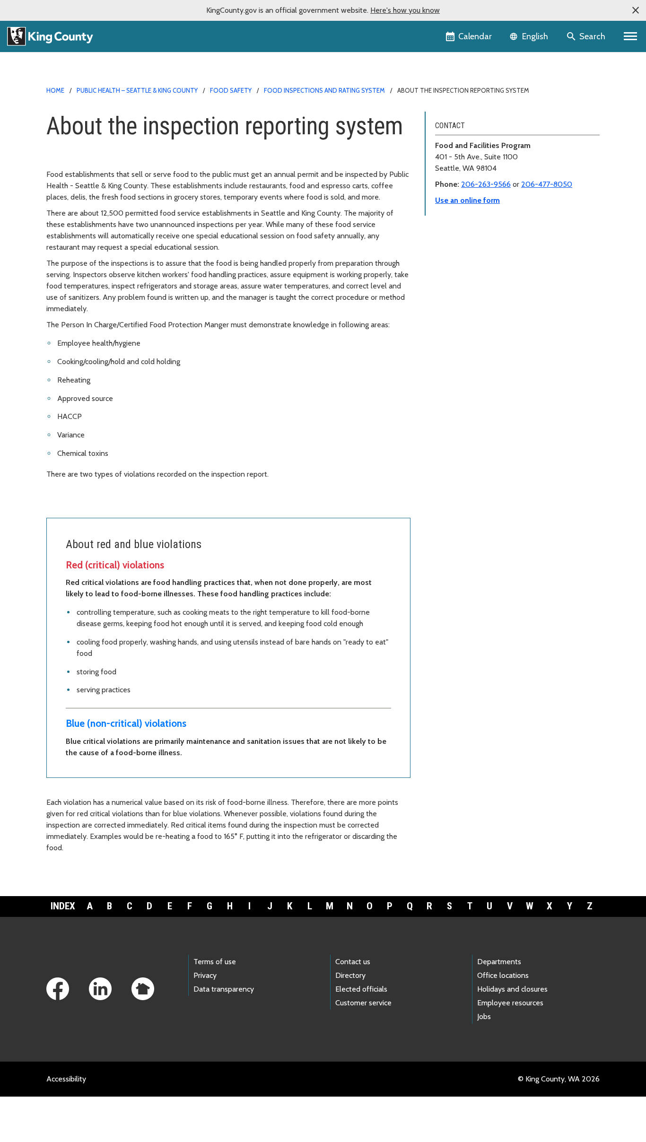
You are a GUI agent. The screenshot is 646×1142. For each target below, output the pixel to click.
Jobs (484, 1016)
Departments (499, 961)
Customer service (363, 1002)
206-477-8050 (546, 184)
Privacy (205, 975)
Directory (350, 975)
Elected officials (361, 989)
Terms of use (214, 961)
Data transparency (223, 989)
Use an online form (467, 200)
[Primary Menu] (630, 36)
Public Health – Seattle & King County (137, 90)
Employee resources (510, 1002)
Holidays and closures (512, 989)
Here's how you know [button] (405, 10)
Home (55, 90)
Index (63, 906)
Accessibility (66, 1078)
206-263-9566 (486, 184)
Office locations (503, 975)
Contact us (352, 961)
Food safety (231, 90)
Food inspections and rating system (324, 90)
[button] (635, 10)
